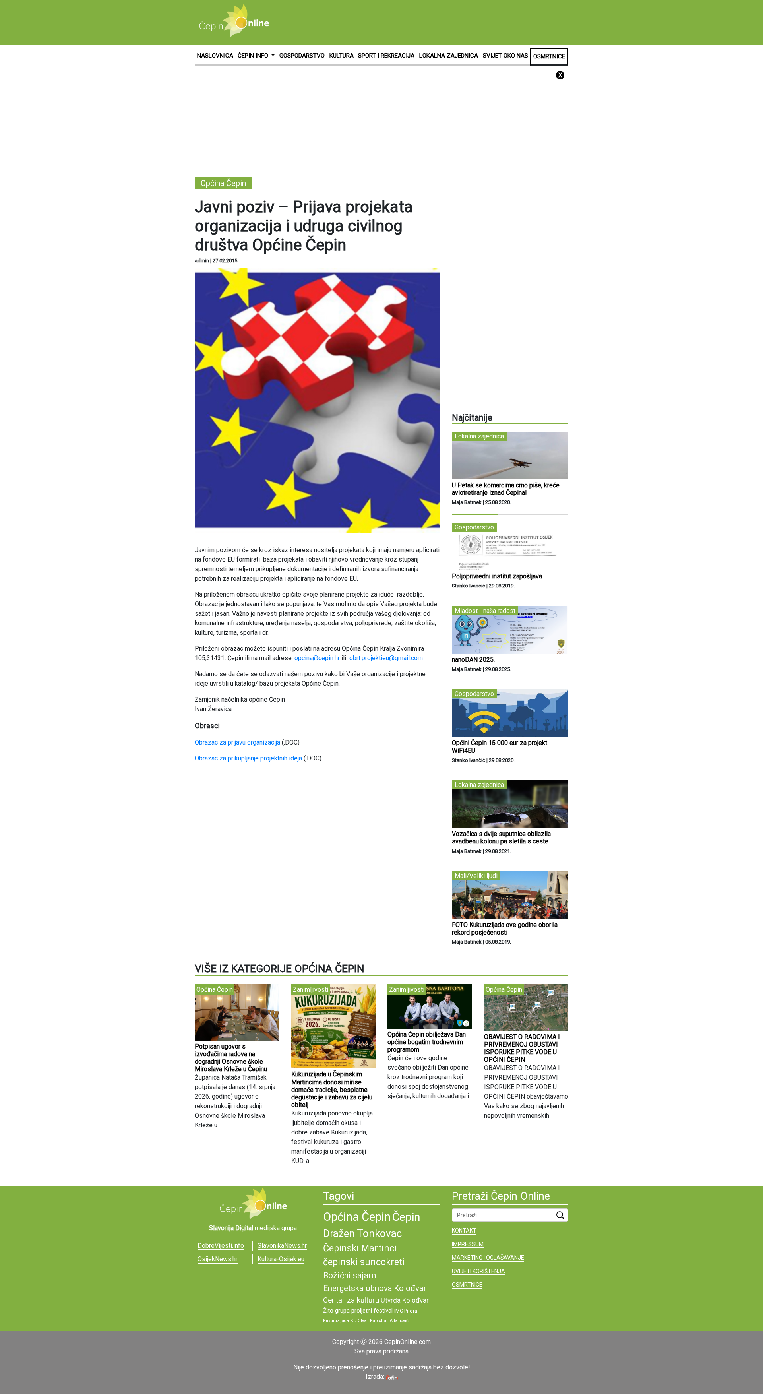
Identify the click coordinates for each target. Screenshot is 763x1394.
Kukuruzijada (336, 1320)
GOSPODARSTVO (302, 55)
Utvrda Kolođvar (405, 1300)
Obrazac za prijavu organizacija (237, 742)
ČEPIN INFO (254, 55)
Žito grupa (336, 1310)
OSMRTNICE (549, 56)
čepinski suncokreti (364, 1262)
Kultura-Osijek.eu (281, 1259)
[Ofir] (392, 1376)
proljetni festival (372, 1310)
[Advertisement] (423, 22)
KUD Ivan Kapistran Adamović (380, 1320)
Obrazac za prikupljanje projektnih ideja (248, 758)
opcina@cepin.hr (317, 658)
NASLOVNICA (215, 55)
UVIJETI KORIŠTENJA (478, 1271)
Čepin (406, 1216)
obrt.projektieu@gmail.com (386, 658)
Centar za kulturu (351, 1300)
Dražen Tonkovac (362, 1233)
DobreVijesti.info (221, 1245)
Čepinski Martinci (360, 1248)
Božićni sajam (349, 1275)
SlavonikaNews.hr (282, 1245)
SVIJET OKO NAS (505, 55)
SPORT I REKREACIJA (386, 55)
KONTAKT (464, 1230)
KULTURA (341, 55)
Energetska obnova (357, 1288)
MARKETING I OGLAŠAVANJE (488, 1257)
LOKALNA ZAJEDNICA (448, 55)
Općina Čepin (357, 1216)
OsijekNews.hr (218, 1259)
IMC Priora (405, 1311)
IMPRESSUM (468, 1244)
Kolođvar (410, 1288)
